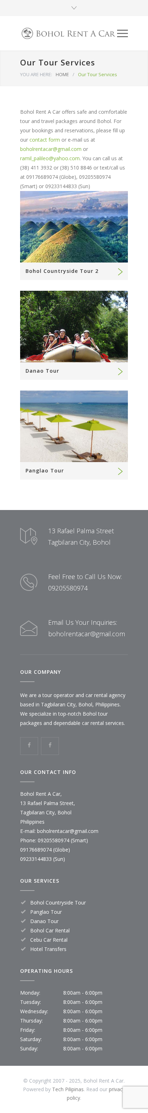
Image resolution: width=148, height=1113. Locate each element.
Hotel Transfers (48, 949)
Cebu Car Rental (49, 939)
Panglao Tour (45, 470)
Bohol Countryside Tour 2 (62, 271)
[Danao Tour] (74, 326)
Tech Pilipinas (68, 1089)
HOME (62, 74)
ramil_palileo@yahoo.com (50, 158)
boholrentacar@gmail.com (51, 149)
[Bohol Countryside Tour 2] (74, 227)
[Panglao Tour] (74, 426)
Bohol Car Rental (50, 930)
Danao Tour (42, 370)
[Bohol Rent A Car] (68, 33)
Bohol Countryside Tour (58, 902)
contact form (44, 139)
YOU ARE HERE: (36, 74)
